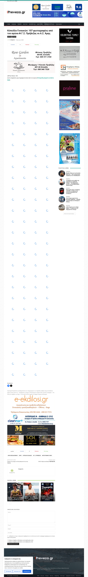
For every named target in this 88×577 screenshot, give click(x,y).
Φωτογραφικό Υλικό (47, 455)
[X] (78, 1)
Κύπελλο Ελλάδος (27, 455)
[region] (18, 565)
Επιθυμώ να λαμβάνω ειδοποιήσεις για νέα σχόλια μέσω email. (21, 540)
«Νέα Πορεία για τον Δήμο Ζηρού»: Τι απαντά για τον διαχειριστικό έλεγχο (72, 208)
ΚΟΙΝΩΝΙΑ (47, 494)
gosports (13, 39)
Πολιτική (68, 205)
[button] (79, 24)
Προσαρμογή (8, 571)
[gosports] (8, 40)
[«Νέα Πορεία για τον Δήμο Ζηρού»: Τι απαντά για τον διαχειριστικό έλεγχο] (61, 207)
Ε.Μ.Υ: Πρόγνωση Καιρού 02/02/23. (46, 461)
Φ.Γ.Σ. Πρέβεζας (37, 455)
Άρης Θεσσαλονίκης (13, 455)
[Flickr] (75, 1)
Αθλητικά (15, 495)
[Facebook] (73, 1)
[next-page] (10, 503)
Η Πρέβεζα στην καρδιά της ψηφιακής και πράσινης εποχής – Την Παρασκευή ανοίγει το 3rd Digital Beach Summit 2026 (31, 497)
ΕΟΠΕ (20, 455)
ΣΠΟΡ (14, 37)
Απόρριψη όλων (17, 571)
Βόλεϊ (9, 37)
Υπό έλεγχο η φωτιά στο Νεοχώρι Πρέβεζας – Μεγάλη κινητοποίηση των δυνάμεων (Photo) (73, 200)
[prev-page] (8, 503)
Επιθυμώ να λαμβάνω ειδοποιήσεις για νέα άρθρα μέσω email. (21, 541)
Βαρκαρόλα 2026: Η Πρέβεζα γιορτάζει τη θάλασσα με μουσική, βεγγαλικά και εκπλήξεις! (47, 497)
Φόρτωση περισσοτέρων (69, 213)
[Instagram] (76, 1)
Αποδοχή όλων (27, 571)
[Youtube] (80, 1)
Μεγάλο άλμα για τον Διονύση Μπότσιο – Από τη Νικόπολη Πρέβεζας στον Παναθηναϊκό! (15, 498)
